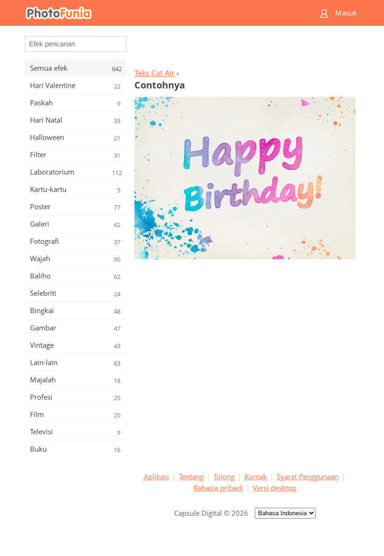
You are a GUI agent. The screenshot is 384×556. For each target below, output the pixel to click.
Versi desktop (274, 487)
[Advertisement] (245, 49)
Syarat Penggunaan (308, 476)
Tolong (224, 476)
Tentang (191, 476)
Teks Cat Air (154, 73)
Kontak (255, 476)
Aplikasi (156, 476)
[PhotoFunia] (155, 13)
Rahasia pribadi (218, 487)
